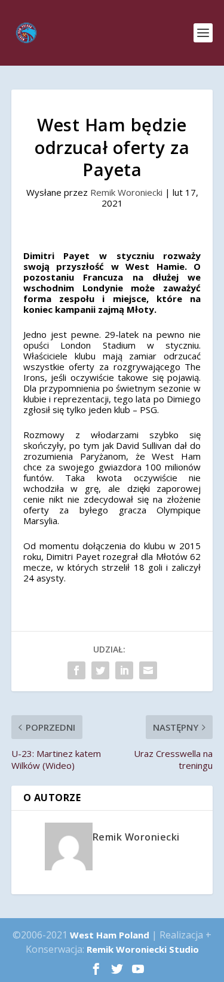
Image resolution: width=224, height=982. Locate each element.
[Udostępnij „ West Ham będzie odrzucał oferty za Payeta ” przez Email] (148, 670)
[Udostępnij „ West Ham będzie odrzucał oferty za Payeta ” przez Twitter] (100, 670)
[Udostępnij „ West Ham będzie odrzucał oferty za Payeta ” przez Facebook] (76, 670)
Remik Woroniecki (126, 192)
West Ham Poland (109, 935)
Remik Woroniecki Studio (143, 949)
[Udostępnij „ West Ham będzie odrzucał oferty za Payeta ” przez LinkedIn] (124, 670)
